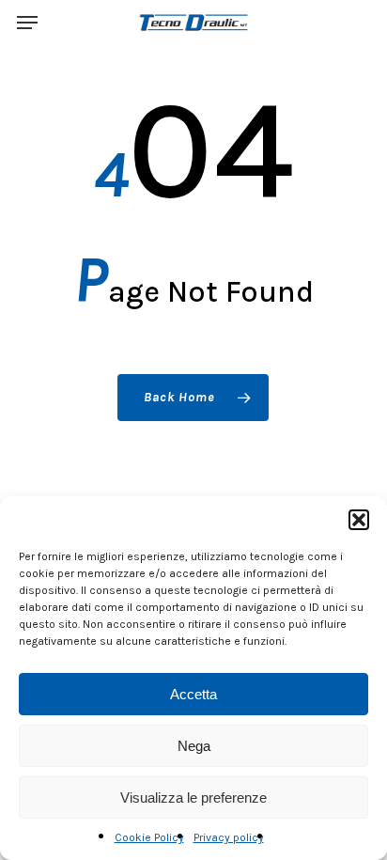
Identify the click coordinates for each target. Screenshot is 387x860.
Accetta (193, 694)
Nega (194, 746)
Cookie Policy (149, 837)
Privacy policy (229, 837)
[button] (358, 519)
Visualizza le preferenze (193, 797)
